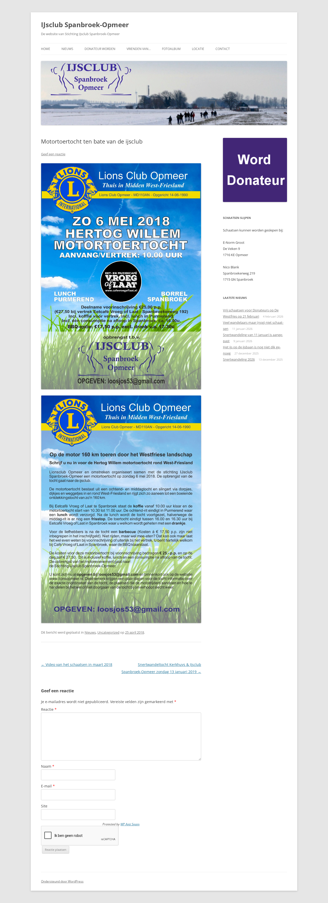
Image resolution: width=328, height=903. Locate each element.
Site (44, 806)
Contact (223, 49)
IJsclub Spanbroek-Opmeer (85, 24)
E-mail (48, 786)
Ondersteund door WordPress (62, 881)
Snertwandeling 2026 (239, 359)
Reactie (49, 709)
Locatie (198, 49)
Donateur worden (100, 49)
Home (45, 49)
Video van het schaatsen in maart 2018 (76, 664)
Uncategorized (108, 632)
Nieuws (67, 49)
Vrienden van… (139, 49)
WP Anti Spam (129, 824)
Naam (47, 766)
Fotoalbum (171, 49)
